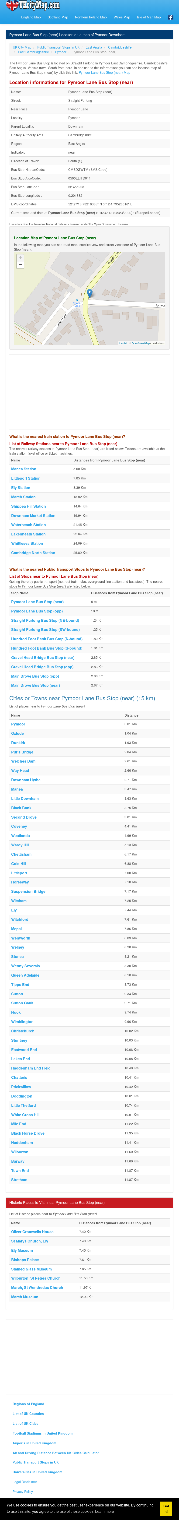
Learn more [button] (104, 1511)
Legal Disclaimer (25, 1481)
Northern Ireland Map (91, 17)
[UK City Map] (33, 5)
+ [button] (20, 258)
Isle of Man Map (149, 17)
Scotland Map (58, 17)
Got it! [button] (166, 1508)
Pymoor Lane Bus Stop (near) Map (104, 72)
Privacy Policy (23, 1491)
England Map (31, 17)
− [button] (20, 265)
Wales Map (122, 17)
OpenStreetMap (141, 343)
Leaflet (123, 343)
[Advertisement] (89, 392)
